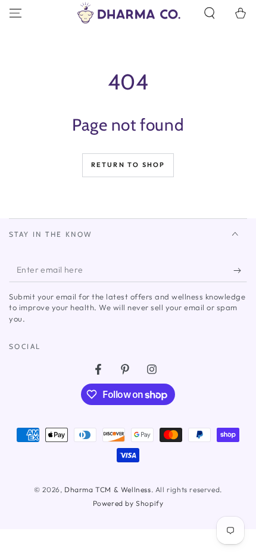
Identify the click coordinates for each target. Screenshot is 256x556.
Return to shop (128, 164)
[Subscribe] (240, 270)
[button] (209, 13)
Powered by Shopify (128, 503)
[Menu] (15, 13)
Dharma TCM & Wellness (107, 489)
